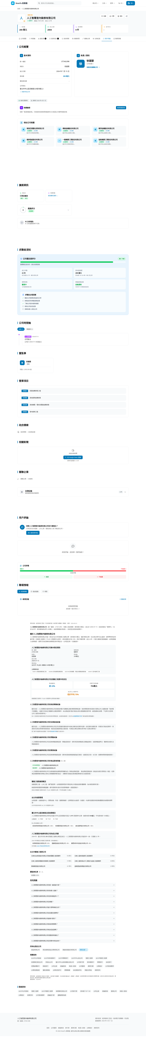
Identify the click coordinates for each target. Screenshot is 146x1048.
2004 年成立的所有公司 (43, 846)
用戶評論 (108, 38)
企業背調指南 (35, 970)
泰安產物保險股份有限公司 (42, 826)
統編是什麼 (51, 995)
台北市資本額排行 (49, 958)
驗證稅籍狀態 (121, 107)
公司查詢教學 (109, 966)
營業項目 (54, 38)
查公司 (95, 3)
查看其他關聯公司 (92, 67)
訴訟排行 (109, 962)
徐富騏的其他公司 (36, 962)
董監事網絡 (46, 970)
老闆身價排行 (35, 966)
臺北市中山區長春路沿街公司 (65, 962)
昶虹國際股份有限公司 (84, 826)
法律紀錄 (97, 38)
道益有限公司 (35, 950)
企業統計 (99, 966)
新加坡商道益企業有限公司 (51, 950)
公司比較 (54, 966)
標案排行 (100, 962)
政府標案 (66, 38)
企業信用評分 (57, 970)
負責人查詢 (72, 966)
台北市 (34, 665)
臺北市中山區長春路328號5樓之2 (31, 89)
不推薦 (101, 577)
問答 (46, 591)
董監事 (43, 38)
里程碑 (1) (30, 329)
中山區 (39, 665)
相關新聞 (77, 38)
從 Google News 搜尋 (74, 457)
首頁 (18, 9)
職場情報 (118, 38)
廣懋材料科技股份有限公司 (81, 843)
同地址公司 (49, 962)
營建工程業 (89, 958)
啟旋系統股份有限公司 (70, 950)
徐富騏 (67, 66)
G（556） (41, 819)
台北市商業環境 (37, 797)
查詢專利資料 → (53, 196)
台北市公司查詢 (36, 958)
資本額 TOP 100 (85, 991)
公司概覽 (23, 38)
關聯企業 (87, 38)
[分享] (126, 16)
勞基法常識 (88, 970)
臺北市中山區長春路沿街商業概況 (44, 813)
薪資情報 (24, 591)
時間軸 (33, 38)
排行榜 (67, 1028)
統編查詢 (63, 966)
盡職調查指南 (62, 995)
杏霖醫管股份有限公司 (64, 826)
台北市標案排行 (63, 958)
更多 (111, 3)
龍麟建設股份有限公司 (60, 843)
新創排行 (45, 966)
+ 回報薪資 (122, 599)
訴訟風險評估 (77, 970)
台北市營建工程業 (101, 958)
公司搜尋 (82, 966)
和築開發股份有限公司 (41, 843)
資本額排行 (90, 962)
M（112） (48, 819)
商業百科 (97, 970)
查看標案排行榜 (77, 716)
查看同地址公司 (26, 92)
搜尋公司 (114, 991)
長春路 (44, 665)
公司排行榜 (80, 962)
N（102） (56, 819)
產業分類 (90, 966)
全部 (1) (21, 329)
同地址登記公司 (35, 946)
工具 (103, 3)
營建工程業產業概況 (39, 781)
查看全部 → (83, 950)
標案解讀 (67, 970)
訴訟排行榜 (54, 731)
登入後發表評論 (33, 533)
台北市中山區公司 (77, 958)
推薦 (47, 577)
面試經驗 (35, 591)
